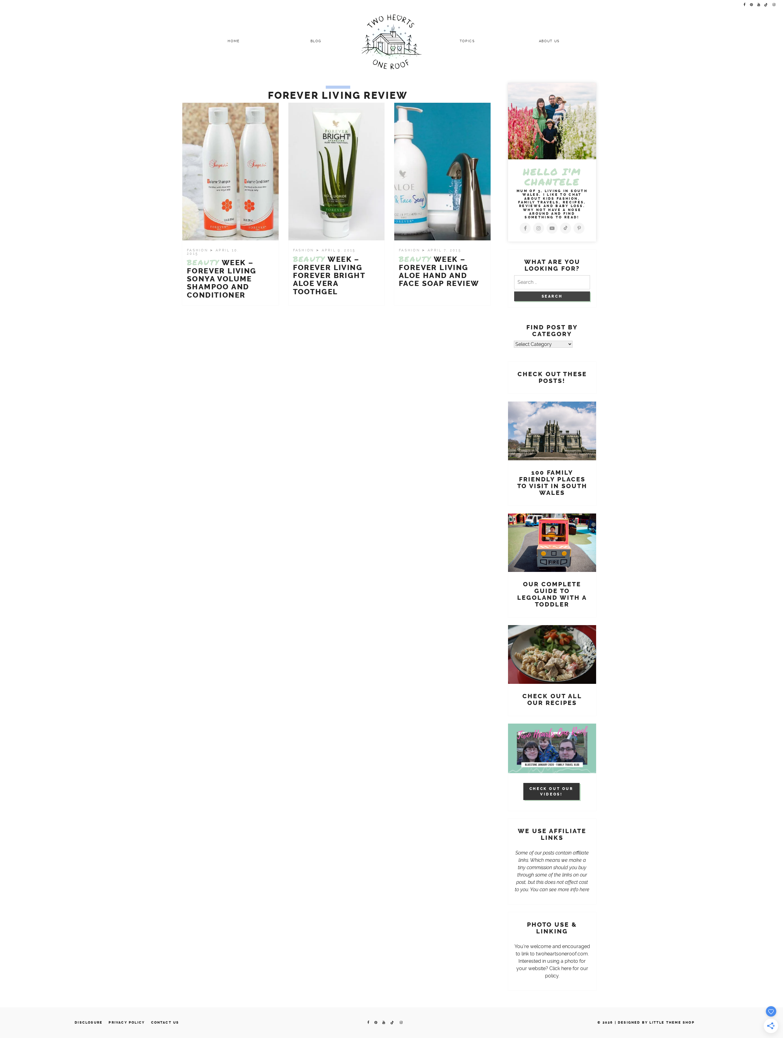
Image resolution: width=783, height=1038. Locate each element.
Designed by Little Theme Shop (656, 1023)
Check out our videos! (551, 791)
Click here (560, 968)
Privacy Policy (127, 1023)
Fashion (198, 250)
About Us (549, 41)
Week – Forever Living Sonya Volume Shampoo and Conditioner (222, 278)
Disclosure (88, 1023)
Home (234, 41)
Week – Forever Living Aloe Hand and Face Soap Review (439, 271)
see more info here (569, 889)
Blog (315, 41)
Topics (467, 41)
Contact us (165, 1023)
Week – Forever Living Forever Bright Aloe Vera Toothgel (329, 275)
